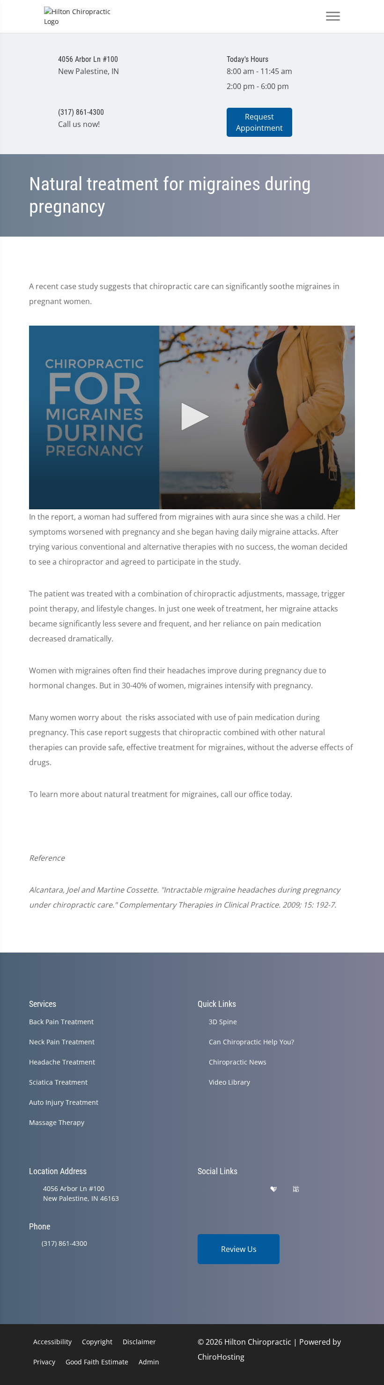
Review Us (239, 1249)
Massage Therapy (56, 1122)
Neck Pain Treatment (62, 1041)
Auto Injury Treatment (63, 1102)
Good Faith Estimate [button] (97, 1361)
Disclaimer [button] (139, 1341)
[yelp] (250, 1189)
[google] (202, 1189)
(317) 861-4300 (64, 1243)
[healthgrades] (273, 1189)
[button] (192, 416)
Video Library (229, 1082)
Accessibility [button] (52, 1341)
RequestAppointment (259, 122)
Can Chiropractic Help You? (251, 1041)
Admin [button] (149, 1361)
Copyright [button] (97, 1341)
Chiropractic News (237, 1061)
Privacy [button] (44, 1361)
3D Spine (223, 1021)
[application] (192, 417)
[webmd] (296, 1189)
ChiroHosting (221, 1357)
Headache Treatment (62, 1061)
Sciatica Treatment (58, 1082)
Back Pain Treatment (61, 1021)
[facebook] (226, 1189)
